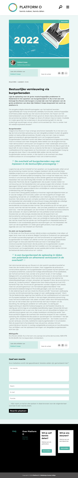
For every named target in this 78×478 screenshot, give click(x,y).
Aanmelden (47, 451)
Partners (25, 437)
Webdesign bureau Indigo (48, 475)
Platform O (36, 475)
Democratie (64, 21)
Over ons (25, 439)
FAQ (14, 431)
